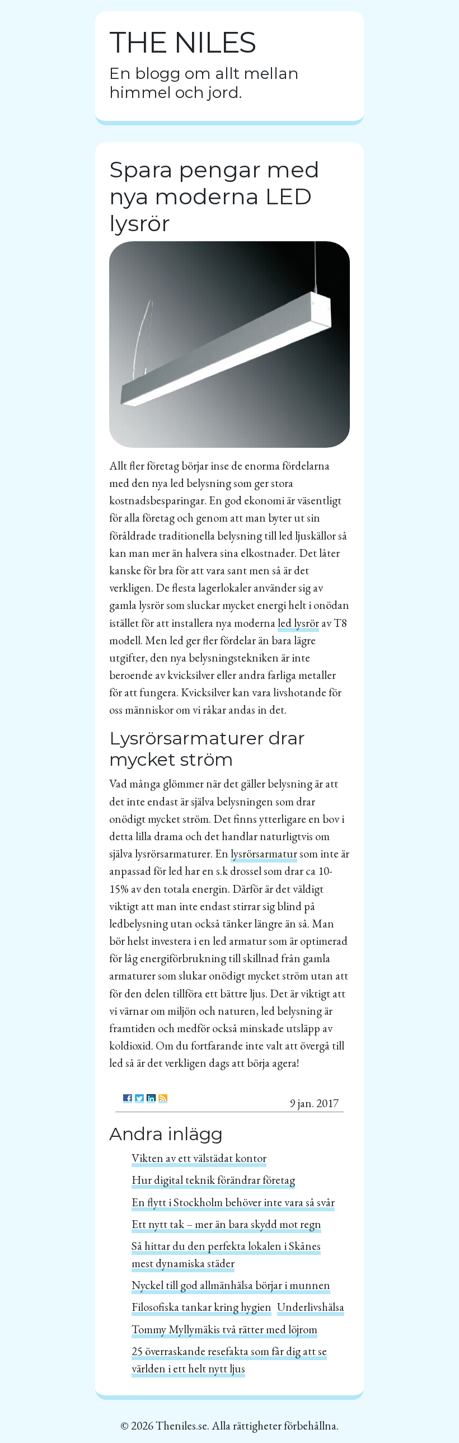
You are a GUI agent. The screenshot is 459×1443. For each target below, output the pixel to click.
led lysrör (298, 622)
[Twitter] (139, 1098)
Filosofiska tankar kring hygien (201, 1306)
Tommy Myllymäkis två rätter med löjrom (224, 1329)
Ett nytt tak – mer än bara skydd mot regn (226, 1223)
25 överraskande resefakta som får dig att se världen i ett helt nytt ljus (229, 1359)
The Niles (182, 42)
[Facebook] (127, 1098)
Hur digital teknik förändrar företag (213, 1179)
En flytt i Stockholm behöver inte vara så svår (233, 1202)
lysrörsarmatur (264, 853)
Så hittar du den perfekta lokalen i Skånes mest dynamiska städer (226, 1254)
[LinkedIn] (151, 1098)
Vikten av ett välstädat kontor (199, 1157)
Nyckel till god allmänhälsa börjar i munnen (231, 1284)
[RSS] (162, 1098)
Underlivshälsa (310, 1306)
